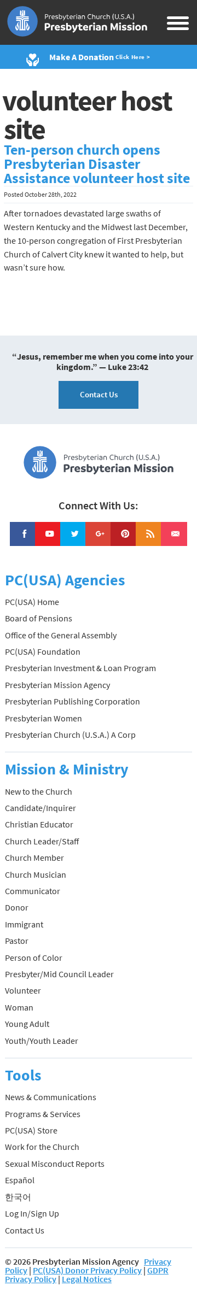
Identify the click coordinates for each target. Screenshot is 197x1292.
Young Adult (27, 1023)
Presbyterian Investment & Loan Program (80, 667)
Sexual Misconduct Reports (55, 1163)
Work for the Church (42, 1146)
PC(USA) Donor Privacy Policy (87, 1270)
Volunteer (23, 990)
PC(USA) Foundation (42, 651)
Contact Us (99, 394)
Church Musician (35, 874)
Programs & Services (42, 1113)
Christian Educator (39, 824)
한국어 (18, 1196)
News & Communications (50, 1096)
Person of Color (33, 957)
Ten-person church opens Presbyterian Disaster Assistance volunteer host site (97, 164)
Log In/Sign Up (32, 1213)
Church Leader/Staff (42, 841)
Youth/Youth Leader (41, 1040)
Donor (16, 907)
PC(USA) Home (32, 601)
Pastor (16, 940)
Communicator (32, 890)
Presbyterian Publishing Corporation (72, 701)
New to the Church (38, 791)
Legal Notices (87, 1278)
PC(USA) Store (31, 1130)
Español (19, 1179)
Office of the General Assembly (61, 635)
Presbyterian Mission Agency (57, 684)
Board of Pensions (38, 618)
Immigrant (24, 924)
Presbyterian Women (43, 718)
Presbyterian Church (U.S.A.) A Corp (70, 734)
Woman (19, 1007)
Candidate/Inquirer (40, 807)
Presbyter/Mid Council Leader (59, 973)
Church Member (34, 857)
